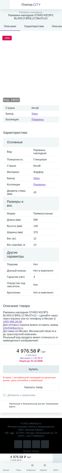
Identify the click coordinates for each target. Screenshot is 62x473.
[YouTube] (45, 444)
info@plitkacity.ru (13, 328)
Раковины (38, 119)
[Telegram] (36, 444)
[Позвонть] (18, 444)
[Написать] (27, 444)
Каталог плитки (31, 451)
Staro (35, 113)
